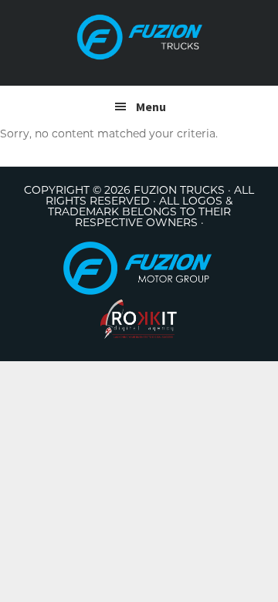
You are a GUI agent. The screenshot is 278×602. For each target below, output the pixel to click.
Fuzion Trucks (139, 37)
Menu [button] (151, 106)
